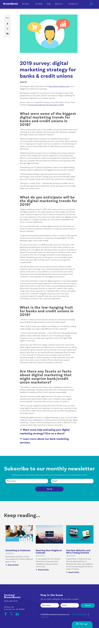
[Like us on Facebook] (6, 614)
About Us (58, 4)
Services (25, 4)
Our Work (39, 4)
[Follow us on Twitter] (12, 614)
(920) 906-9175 (10, 601)
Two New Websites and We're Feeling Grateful (78, 551)
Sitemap (45, 617)
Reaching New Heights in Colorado (49, 551)
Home (74, 614)
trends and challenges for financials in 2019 (45, 105)
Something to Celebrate (18, 550)
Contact (83, 614)
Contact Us (73, 4)
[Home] (12, 6)
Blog (48, 4)
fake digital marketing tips (59, 86)
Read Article (13, 565)
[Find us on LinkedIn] (17, 614)
